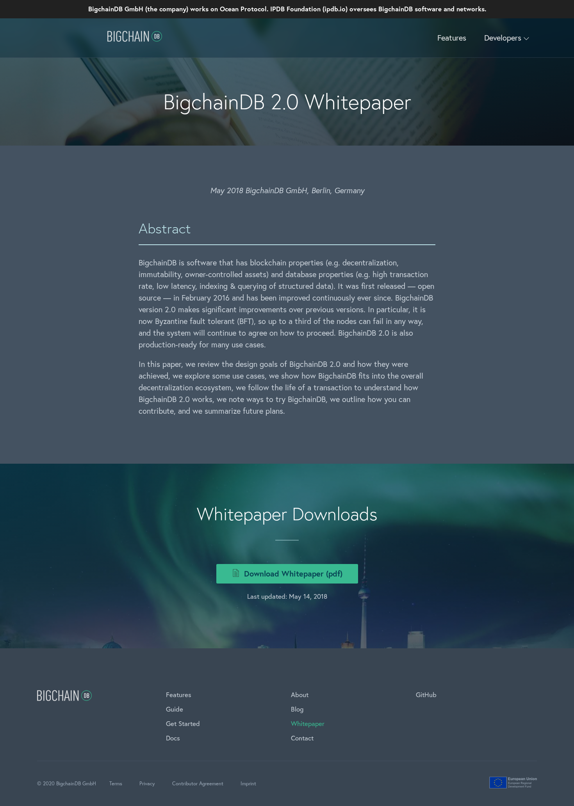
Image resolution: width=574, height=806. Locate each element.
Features (451, 37)
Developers (504, 37)
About (299, 694)
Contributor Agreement (197, 783)
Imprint (248, 783)
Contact (302, 737)
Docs (173, 737)
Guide (174, 709)
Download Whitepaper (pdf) (292, 573)
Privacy (147, 783)
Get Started (183, 723)
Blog (297, 709)
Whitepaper (307, 723)
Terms (115, 783)
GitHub (426, 694)
